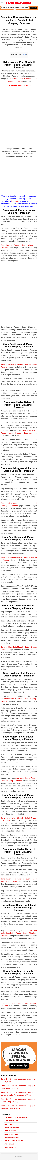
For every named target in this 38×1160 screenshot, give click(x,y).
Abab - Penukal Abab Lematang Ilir (16, 1117)
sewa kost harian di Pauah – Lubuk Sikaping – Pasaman (19, 431)
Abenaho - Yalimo (10, 1131)
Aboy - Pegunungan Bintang (13, 1141)
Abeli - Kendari (9, 1124)
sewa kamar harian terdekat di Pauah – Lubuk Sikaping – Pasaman (19, 933)
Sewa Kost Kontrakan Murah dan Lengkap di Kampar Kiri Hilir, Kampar (18, 1107)
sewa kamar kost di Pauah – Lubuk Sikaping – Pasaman (19, 779)
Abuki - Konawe (9, 1144)
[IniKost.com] (19, 2)
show (24, 54)
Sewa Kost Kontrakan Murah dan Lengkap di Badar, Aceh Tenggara (18, 1086)
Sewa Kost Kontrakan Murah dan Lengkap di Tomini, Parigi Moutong (18, 1100)
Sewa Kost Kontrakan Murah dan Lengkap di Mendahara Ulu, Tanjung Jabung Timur (18, 1093)
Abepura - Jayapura (11, 1134)
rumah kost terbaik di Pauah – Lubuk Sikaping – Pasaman (22, 79)
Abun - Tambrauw (10, 1147)
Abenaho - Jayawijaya (11, 1127)
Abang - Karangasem (11, 1121)
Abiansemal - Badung (11, 1137)
